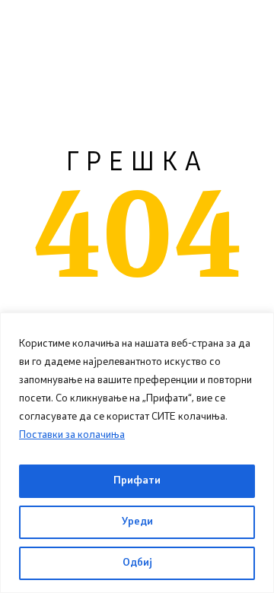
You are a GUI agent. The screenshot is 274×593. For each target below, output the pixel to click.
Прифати (137, 481)
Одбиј (137, 563)
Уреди (137, 522)
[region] (137, 452)
